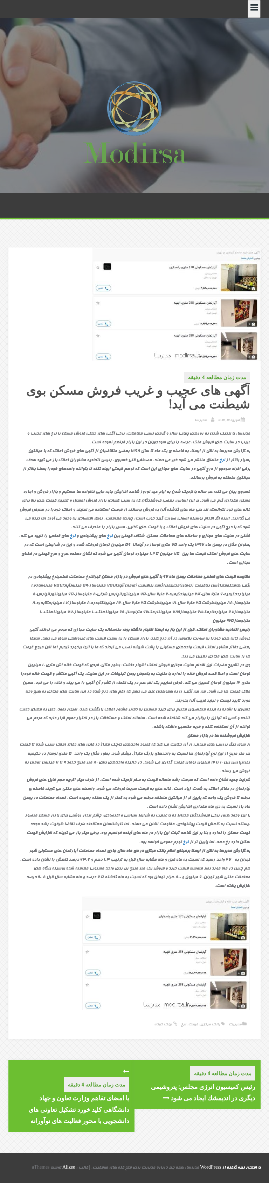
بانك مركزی (210, 1024)
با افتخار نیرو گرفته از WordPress (230, 1167)
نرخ (222, 460)
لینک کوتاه (163, 1024)
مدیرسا (200, 420)
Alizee (68, 1167)
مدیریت (234, 1024)
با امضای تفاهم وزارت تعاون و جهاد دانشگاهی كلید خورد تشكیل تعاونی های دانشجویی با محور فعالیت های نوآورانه (79, 1109)
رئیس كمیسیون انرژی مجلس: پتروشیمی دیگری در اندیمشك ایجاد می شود (203, 1092)
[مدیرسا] (134, 123)
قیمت (193, 1024)
